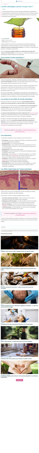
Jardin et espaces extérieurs (6, 267)
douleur (4, 160)
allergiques (4, 205)
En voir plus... (19, 380)
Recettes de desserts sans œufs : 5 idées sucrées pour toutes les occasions (17, 288)
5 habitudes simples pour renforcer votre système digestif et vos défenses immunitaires (19, 376)
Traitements (5, 4)
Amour (2, 250)
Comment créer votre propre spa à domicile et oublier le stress (16, 358)
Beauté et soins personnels (6, 357)
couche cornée (33, 113)
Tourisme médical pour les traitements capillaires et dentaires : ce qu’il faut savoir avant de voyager (19, 306)
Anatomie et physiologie (5, 374)
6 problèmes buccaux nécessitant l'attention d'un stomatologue (17, 324)
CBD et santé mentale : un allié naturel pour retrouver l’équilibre (16, 341)
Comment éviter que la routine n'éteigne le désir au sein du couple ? (17, 251)
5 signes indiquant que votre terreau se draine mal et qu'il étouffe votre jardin (18, 269)
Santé (2, 4)
